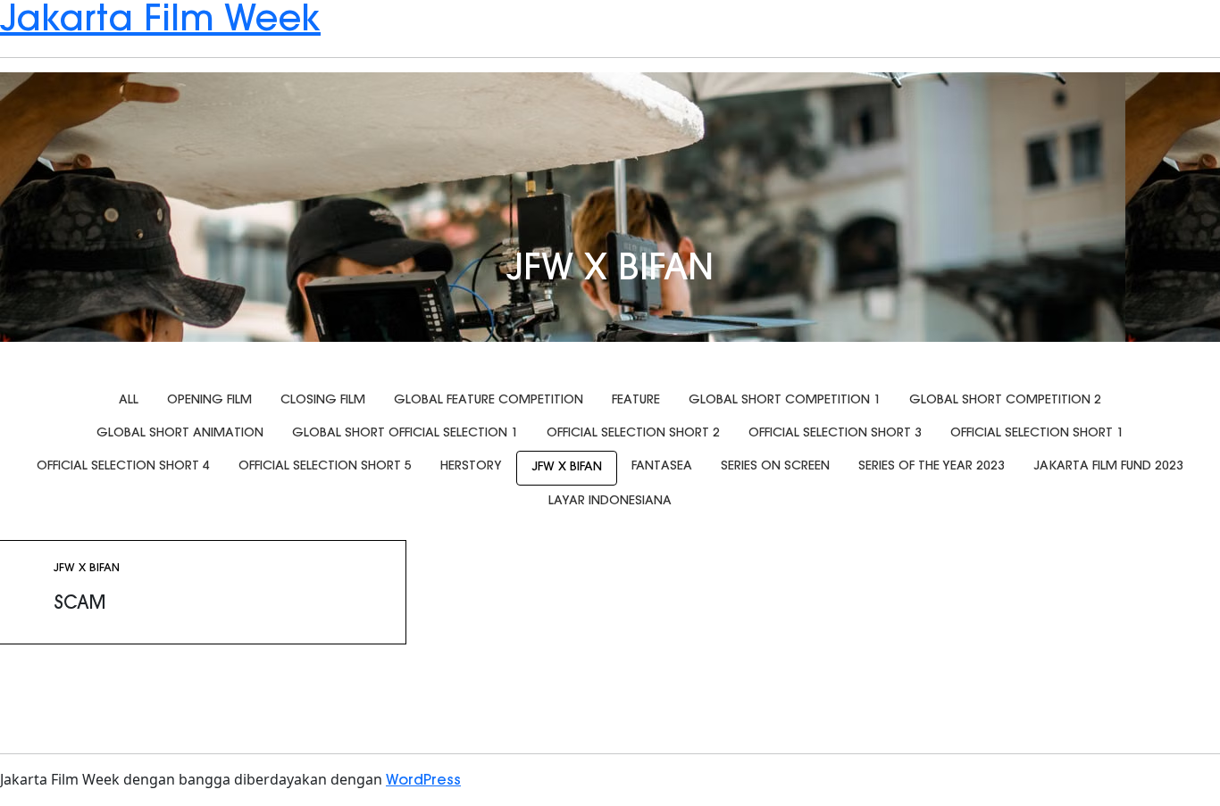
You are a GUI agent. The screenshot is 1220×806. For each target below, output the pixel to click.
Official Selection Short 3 (835, 434)
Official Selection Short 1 (1037, 434)
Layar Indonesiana (610, 501)
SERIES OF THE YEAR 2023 (931, 467)
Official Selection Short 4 (123, 467)
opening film (209, 401)
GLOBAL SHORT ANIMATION (179, 434)
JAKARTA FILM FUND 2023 (1108, 467)
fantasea (661, 467)
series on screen (775, 467)
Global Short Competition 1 (785, 401)
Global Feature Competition (488, 401)
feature (636, 401)
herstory (471, 467)
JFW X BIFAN (566, 467)
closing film (322, 401)
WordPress (423, 781)
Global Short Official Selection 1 (405, 434)
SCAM (79, 604)
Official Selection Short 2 (633, 434)
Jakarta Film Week (160, 21)
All (128, 401)
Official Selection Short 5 (325, 467)
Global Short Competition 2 (1005, 401)
